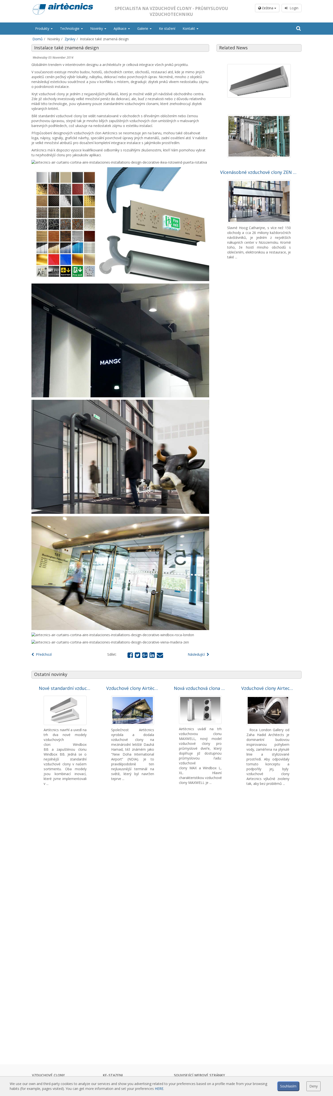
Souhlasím (288, 1086)
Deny (313, 1086)
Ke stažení (167, 28)
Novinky (97, 28)
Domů (37, 39)
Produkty (42, 28)
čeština (267, 8)
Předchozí (43, 654)
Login (293, 8)
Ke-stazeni (113, 1075)
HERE (159, 1088)
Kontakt (189, 28)
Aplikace (120, 28)
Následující (197, 654)
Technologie (70, 28)
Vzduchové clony (48, 1075)
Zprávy (70, 39)
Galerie (143, 28)
